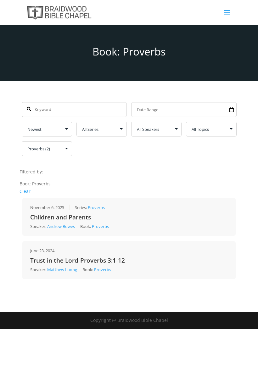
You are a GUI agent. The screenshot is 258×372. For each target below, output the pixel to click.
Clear (25, 191)
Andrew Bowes (61, 226)
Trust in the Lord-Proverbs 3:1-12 (77, 260)
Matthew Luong (62, 269)
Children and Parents (60, 217)
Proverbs (96, 207)
